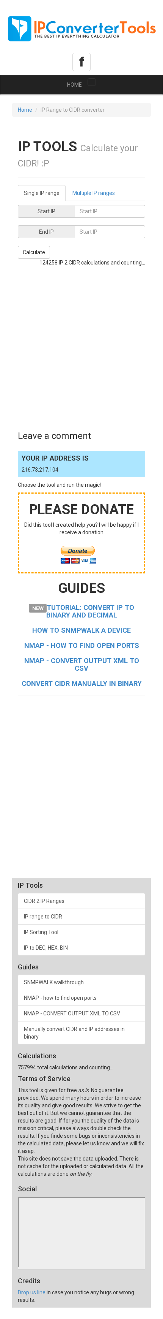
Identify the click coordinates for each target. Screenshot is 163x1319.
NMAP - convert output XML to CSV (81, 664)
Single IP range (42, 193)
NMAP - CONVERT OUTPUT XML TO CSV (72, 1013)
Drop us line (31, 1292)
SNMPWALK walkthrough (54, 982)
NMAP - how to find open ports (81, 645)
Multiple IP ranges (93, 193)
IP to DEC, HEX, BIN (46, 948)
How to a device (81, 630)
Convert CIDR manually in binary (82, 683)
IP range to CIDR (43, 917)
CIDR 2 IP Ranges (44, 901)
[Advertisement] (81, 348)
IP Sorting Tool (41, 932)
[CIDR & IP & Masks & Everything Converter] (81, 26)
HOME (74, 85)
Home (25, 110)
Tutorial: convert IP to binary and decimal (90, 611)
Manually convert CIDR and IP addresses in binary (74, 1033)
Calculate (34, 252)
